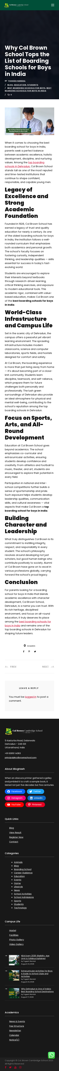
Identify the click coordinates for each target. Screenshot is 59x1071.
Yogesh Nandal (17, 81)
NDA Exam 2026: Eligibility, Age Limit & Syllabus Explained (35, 957)
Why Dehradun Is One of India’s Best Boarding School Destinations (37, 990)
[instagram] (20, 1067)
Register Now (16, 837)
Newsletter (15, 1030)
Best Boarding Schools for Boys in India (28, 89)
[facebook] (5, 1067)
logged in (30, 697)
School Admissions (24, 897)
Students (32, 85)
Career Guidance (23, 872)
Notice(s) (14, 1039)
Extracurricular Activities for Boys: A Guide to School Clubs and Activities (37, 974)
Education (20, 85)
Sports (17, 900)
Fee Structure (16, 1026)
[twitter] (10, 1067)
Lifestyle (18, 886)
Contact (13, 841)
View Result (15, 832)
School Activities (23, 893)
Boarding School (22, 869)
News (17, 890)
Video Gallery (16, 944)
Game (17, 883)
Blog (10, 85)
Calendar (14, 1035)
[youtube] (15, 1067)
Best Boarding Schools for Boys (26, 88)
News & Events (17, 1021)
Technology (20, 907)
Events (17, 879)
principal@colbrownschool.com (20, 757)
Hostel (12, 930)
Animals (18, 862)
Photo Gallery (16, 939)
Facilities (13, 935)
